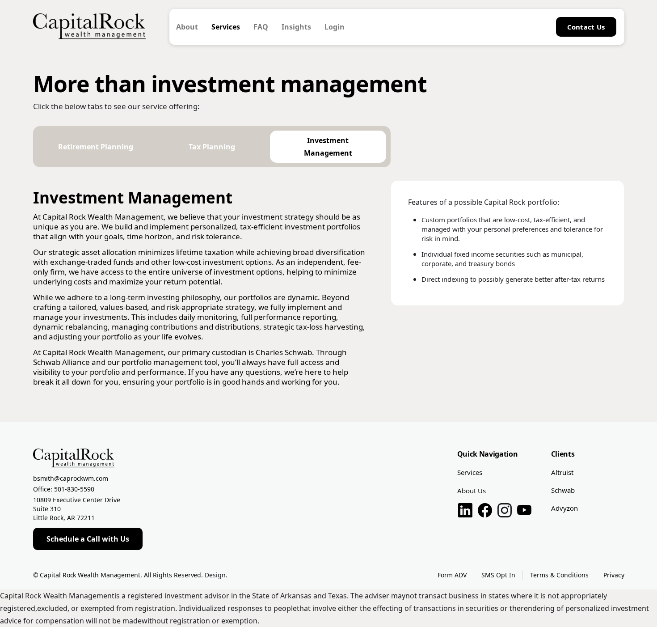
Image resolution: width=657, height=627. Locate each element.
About (187, 27)
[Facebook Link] (485, 512)
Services (225, 27)
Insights (296, 27)
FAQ (260, 27)
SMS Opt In (498, 575)
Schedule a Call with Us (87, 539)
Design (215, 575)
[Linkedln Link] (465, 512)
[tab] (96, 147)
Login (334, 27)
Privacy (613, 575)
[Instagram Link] (504, 512)
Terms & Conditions (559, 575)
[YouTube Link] (524, 512)
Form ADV (452, 575)
